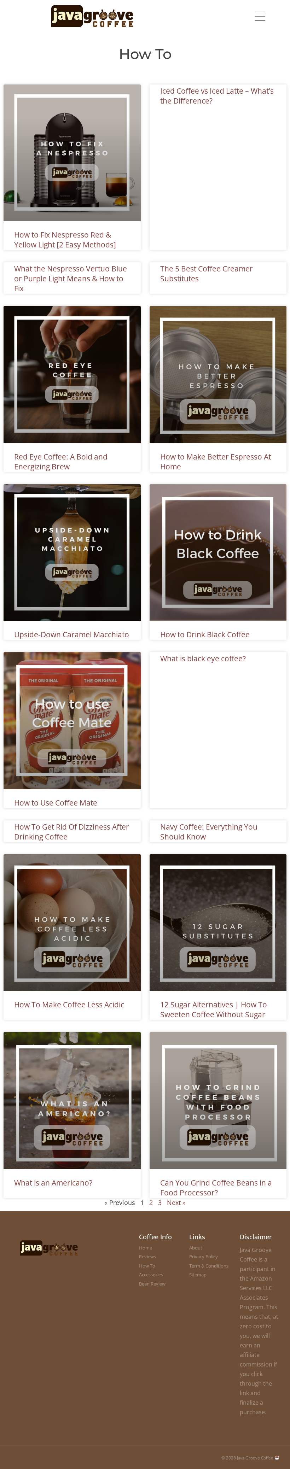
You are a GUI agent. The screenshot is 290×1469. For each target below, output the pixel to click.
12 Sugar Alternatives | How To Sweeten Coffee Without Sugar (213, 1009)
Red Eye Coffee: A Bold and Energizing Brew (61, 462)
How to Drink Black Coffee (205, 634)
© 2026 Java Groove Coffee (247, 1458)
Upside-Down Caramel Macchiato (71, 634)
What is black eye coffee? (203, 658)
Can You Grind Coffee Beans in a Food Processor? (216, 1188)
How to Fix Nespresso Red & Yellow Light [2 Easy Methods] (65, 240)
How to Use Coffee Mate (55, 803)
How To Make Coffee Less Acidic (69, 1004)
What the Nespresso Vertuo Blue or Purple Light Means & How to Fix (70, 278)
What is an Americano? (53, 1183)
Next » (176, 1202)
